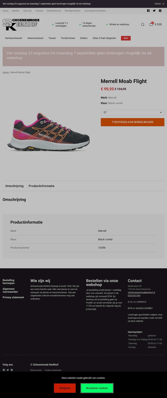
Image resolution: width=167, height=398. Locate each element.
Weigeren (64, 388)
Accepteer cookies (97, 388)
